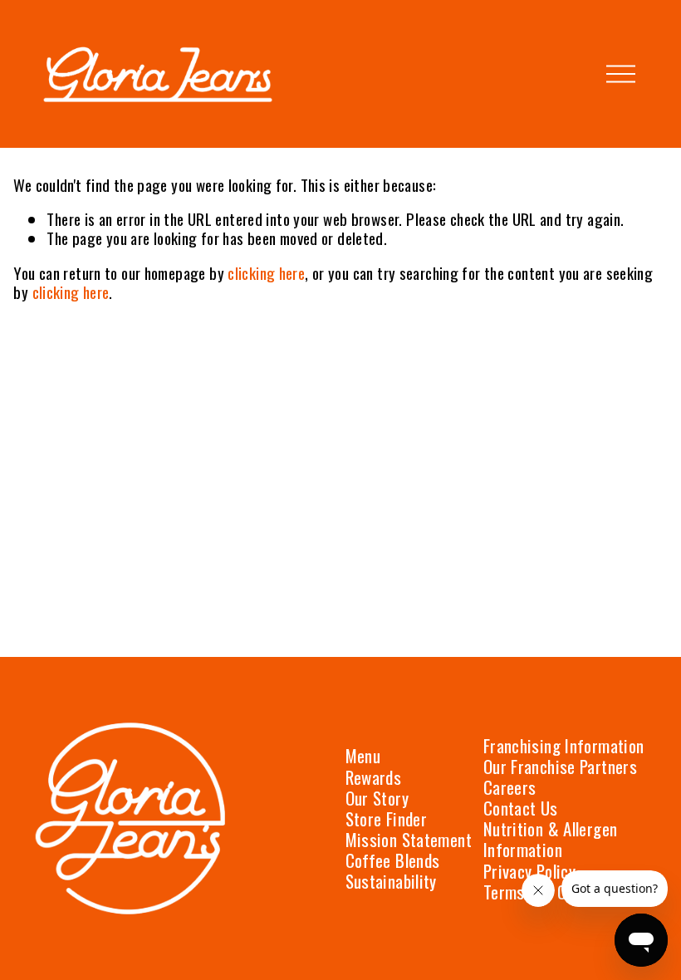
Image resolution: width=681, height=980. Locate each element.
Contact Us (520, 807)
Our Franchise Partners (560, 766)
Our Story (377, 797)
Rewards (373, 777)
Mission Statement (408, 839)
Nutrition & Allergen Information (550, 839)
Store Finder (386, 818)
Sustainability (391, 880)
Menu (363, 755)
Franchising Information (563, 745)
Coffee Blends (392, 860)
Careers (509, 787)
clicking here (266, 272)
